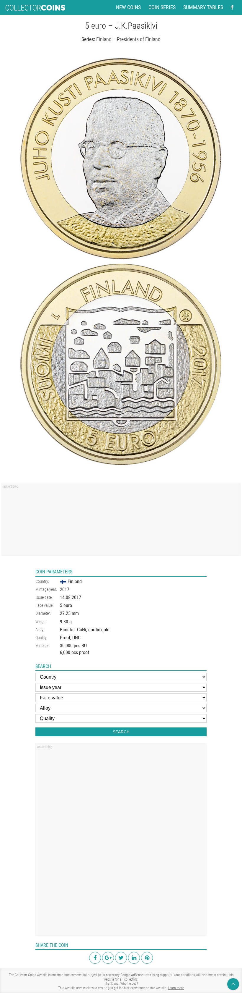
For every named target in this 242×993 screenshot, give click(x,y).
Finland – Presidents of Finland (128, 39)
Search (121, 732)
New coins (128, 7)
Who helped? (129, 983)
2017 (64, 589)
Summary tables (203, 7)
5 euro (66, 605)
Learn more (176, 988)
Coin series (162, 7)
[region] (121, 521)
